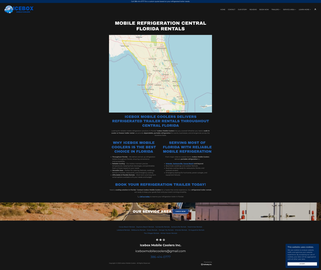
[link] (19, 9)
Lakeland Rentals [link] (123, 230)
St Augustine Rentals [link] (196, 230)
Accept (302, 264)
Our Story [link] (242, 9)
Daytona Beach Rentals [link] (145, 227)
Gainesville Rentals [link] (162, 227)
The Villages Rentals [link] (151, 233)
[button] (275, 10)
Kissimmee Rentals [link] (195, 227)
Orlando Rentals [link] (181, 230)
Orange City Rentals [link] (166, 230)
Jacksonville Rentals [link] (178, 227)
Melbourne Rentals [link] (138, 230)
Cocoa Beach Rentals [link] (127, 227)
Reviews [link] (253, 9)
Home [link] (222, 9)
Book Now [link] (264, 9)
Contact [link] (231, 9)
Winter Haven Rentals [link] (168, 233)
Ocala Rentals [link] (152, 230)
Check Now (181, 211)
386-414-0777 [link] (160, 257)
